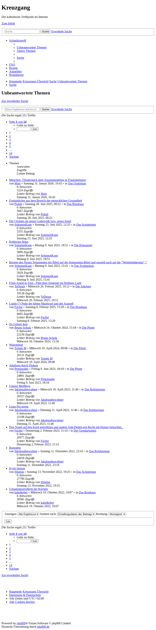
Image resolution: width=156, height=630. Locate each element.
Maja (17, 183)
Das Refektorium (94, 389)
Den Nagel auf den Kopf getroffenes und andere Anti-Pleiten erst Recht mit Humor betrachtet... (66, 427)
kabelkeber (21, 492)
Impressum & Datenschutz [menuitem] (25, 595)
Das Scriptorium (86, 224)
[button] (17, 121)
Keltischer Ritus (18, 241)
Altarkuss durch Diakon (23, 365)
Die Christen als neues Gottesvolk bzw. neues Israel (40, 221)
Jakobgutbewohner (25, 389)
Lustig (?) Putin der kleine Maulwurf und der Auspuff (41, 303)
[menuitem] (32, 47)
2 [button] (10, 136)
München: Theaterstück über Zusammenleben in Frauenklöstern (47, 180)
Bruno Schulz (22, 327)
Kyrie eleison (17, 468)
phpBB (21, 623)
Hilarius (19, 471)
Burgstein (15, 447)
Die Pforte (88, 327)
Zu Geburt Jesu (18, 324)
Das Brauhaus (75, 204)
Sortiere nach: (48, 514)
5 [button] (10, 146)
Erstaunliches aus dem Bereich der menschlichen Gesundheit (45, 200)
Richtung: (102, 514)
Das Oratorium (77, 183)
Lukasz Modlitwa (19, 386)
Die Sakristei (83, 286)
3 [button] (10, 139)
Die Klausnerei (83, 245)
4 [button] (10, 143)
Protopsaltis (21, 368)
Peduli (18, 204)
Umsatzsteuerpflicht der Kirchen (28, 489)
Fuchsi (18, 307)
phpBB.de (43, 626)
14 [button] (10, 153)
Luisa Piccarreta (18, 406)
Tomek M (20, 348)
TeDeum (19, 286)
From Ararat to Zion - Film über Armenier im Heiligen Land (45, 283)
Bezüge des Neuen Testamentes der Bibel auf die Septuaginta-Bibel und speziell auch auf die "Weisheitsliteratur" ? (78, 262)
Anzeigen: (11, 514)
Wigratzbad (16, 344)
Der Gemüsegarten (85, 430)
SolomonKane (23, 224)
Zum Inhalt (8, 23)
